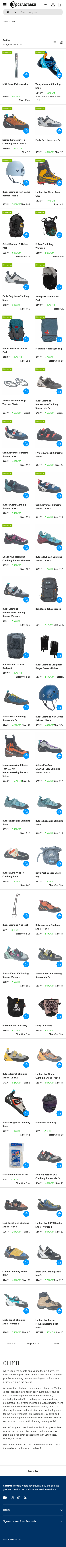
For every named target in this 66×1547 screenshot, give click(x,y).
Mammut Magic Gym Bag (48, 348)
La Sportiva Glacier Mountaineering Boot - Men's (47, 1323)
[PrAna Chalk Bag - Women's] (49, 225)
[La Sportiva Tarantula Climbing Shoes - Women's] (16, 538)
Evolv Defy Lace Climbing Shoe (15, 298)
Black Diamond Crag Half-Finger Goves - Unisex (49, 666)
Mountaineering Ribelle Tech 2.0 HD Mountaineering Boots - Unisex (15, 770)
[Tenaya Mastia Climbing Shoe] (49, 65)
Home (5, 22)
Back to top (33, 1470)
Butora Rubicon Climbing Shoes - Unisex (48, 558)
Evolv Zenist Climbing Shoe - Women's (13, 1321)
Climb (13, 22)
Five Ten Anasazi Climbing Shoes (49, 454)
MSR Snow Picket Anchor (15, 83)
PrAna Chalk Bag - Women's (44, 246)
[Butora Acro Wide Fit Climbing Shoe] (16, 854)
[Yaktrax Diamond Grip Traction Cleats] (16, 381)
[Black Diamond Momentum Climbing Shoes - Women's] (16, 590)
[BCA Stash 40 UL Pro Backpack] (16, 645)
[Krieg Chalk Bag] (49, 1007)
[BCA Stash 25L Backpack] (49, 590)
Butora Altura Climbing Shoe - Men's (47, 926)
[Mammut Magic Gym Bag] (49, 330)
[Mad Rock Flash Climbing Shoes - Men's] (16, 1204)
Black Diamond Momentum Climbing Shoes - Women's (13, 612)
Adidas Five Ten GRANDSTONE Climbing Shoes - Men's (47, 769)
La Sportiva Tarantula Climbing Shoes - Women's (16, 558)
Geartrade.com (15, 1539)
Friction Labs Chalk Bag (14, 1025)
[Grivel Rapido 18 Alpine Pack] (16, 225)
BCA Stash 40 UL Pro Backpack (13, 666)
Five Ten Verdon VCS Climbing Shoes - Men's (47, 1176)
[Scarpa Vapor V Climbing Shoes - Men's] (49, 954)
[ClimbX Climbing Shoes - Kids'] (16, 1252)
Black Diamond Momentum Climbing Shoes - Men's (46, 404)
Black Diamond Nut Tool (15, 924)
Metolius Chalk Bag (45, 1122)
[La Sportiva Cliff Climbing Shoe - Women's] (49, 1204)
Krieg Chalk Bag (43, 1025)
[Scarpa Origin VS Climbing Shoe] (16, 1103)
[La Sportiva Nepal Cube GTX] (49, 173)
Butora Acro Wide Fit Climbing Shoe (13, 874)
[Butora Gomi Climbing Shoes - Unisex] (16, 486)
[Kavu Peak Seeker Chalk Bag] (49, 854)
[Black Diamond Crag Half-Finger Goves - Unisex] (49, 646)
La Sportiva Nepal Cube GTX (47, 193)
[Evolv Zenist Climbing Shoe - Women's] (16, 1301)
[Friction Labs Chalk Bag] (16, 1006)
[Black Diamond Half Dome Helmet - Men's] (16, 173)
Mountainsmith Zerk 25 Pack (14, 350)
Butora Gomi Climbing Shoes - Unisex (14, 506)
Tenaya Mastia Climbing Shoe (48, 86)
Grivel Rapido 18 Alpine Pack (15, 245)
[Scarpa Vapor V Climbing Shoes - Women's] (16, 954)
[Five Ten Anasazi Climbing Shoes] (49, 434)
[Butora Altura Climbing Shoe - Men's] (49, 906)
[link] (13, 1343)
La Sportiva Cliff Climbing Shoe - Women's (48, 1224)
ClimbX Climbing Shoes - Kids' (15, 1273)
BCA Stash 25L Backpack (48, 608)
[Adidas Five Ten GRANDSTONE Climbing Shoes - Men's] (49, 746)
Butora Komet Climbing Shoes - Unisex (14, 1075)
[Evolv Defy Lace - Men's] (49, 121)
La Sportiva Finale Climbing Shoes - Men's (47, 1075)
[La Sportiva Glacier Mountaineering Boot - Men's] (49, 1301)
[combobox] (33, 12)
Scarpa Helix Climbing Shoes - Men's (14, 718)
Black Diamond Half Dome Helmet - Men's (16, 193)
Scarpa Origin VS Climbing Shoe (16, 1124)
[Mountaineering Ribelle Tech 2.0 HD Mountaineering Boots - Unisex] (16, 746)
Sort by (6, 40)
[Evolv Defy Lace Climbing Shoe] (16, 277)
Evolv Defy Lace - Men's (47, 140)
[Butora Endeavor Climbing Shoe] (16, 802)
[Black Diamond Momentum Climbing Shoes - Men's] (49, 382)
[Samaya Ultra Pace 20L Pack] (49, 277)
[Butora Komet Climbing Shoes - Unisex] (16, 1055)
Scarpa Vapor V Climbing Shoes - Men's (48, 975)
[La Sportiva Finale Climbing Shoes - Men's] (49, 1055)
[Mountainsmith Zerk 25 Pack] (16, 329)
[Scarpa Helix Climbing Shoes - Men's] (16, 697)
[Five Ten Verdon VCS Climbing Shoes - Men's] (49, 1156)
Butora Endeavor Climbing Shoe (16, 822)
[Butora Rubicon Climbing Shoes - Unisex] (49, 538)
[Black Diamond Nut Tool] (16, 906)
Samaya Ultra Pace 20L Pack (47, 298)
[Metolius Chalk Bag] (49, 1103)
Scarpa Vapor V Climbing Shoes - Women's (15, 975)
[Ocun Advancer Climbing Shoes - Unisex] (16, 434)
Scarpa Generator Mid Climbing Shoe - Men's (14, 141)
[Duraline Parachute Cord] (16, 1155)
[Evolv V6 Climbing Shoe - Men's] (49, 1253)
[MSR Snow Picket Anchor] (16, 65)
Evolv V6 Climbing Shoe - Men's (48, 1273)
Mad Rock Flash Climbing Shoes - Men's (15, 1224)
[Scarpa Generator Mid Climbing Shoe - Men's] (16, 121)
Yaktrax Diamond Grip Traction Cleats (14, 402)
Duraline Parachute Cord (15, 1174)
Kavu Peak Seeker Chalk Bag (48, 874)
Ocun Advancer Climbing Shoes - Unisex (15, 454)
